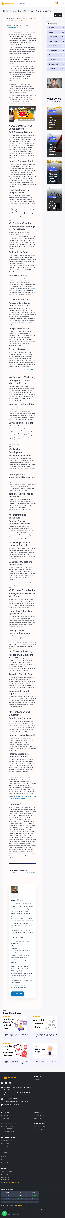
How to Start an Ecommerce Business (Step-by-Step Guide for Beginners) (16, 1062)
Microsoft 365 (5, 1144)
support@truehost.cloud (11, 1105)
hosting (53, 111)
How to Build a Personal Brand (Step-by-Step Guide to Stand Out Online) (46, 1035)
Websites (53, 113)
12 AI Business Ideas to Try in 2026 (46, 1061)
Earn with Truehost (39, 1126)
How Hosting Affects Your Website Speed (54, 122)
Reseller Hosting (38, 1130)
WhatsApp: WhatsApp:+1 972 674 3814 (16, 1101)
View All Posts (17, 993)
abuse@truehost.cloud (12, 1182)
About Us (4, 1156)
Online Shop (37, 1118)
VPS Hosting (37, 1079)
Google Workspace (7, 1141)
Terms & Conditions (7, 1171)
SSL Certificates (6, 1147)
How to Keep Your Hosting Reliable (53, 204)
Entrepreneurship (12, 27)
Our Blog (3, 1159)
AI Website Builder (39, 1115)
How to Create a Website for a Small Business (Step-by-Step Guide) (16, 1035)
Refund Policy (5, 1177)
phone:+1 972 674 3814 (11, 1099)
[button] (21, 3)
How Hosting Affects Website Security (52, 149)
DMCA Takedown (6, 1180)
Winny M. (18, 25)
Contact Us (4, 1162)
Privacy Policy (5, 1174)
